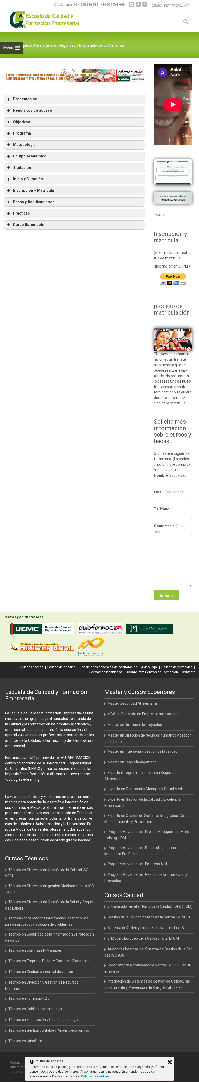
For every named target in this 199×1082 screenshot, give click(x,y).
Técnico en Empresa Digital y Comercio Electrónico (49, 961)
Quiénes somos (32, 667)
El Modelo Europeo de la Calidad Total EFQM (143, 938)
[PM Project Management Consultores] (150, 630)
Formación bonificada (105, 672)
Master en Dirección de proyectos (135, 725)
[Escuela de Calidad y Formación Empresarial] (40, 19)
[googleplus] (144, 6)
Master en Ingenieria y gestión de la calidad (142, 751)
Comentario (171, 528)
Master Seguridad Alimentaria (132, 703)
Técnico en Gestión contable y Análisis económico (48, 1030)
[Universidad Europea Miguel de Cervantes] (43, 630)
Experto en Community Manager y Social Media (146, 789)
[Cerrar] (170, 1062)
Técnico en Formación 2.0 (29, 998)
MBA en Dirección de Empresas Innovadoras (144, 714)
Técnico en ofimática (25, 1041)
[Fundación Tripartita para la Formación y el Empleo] (92, 648)
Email (168, 492)
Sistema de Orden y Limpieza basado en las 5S (146, 928)
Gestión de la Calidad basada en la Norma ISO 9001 (149, 917)
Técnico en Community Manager (34, 950)
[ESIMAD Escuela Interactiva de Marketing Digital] (43, 648)
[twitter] (138, 6)
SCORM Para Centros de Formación (152, 672)
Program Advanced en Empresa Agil (137, 864)
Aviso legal (149, 667)
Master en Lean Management (132, 762)
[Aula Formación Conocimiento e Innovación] (101, 630)
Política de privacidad (177, 667)
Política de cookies (61, 667)
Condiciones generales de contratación (108, 667)
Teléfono (161, 509)
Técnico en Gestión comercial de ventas (40, 972)
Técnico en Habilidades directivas (35, 1009)
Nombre (170, 475)
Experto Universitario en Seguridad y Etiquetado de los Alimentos (72, 45)
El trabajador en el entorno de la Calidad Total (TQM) (150, 906)
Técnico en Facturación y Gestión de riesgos (43, 1020)
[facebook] (131, 6)
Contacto (189, 672)
